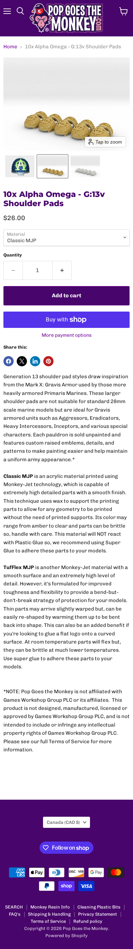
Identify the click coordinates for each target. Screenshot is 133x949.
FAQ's (14, 914)
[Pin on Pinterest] (48, 361)
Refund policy (87, 921)
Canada (63, 822)
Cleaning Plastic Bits (98, 907)
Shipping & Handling (49, 914)
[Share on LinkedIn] (35, 361)
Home (10, 47)
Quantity (12, 254)
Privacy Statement (97, 914)
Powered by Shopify (66, 935)
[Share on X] (22, 361)
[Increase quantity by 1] (62, 270)
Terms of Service (48, 921)
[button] (19, 166)
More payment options (67, 335)
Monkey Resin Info (50, 907)
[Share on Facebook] (8, 361)
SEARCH (14, 907)
